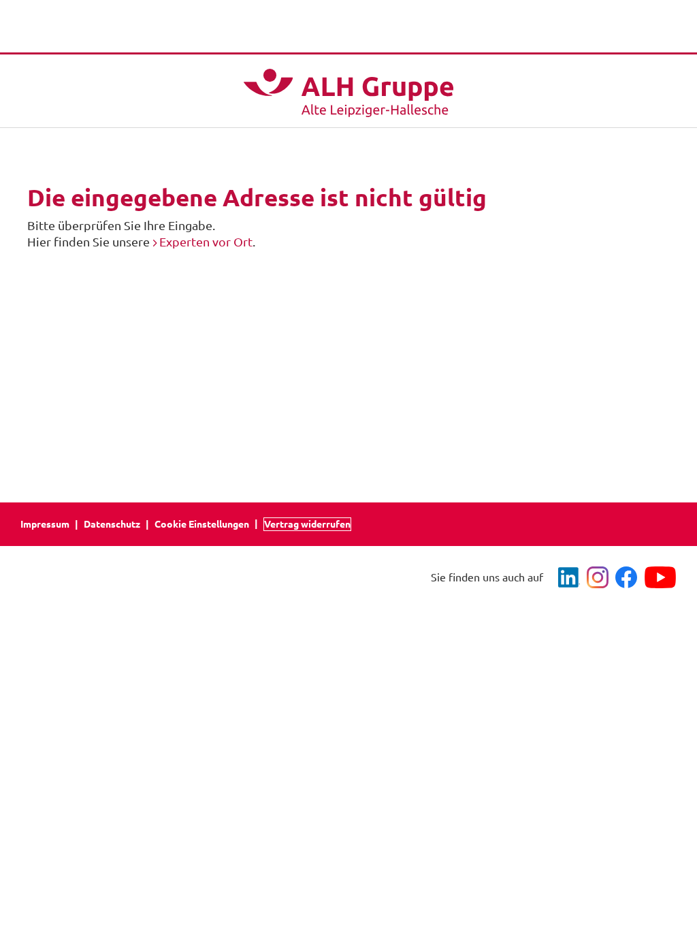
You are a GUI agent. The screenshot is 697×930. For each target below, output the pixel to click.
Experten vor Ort (206, 241)
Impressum (44, 524)
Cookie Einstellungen (202, 524)
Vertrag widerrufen (307, 524)
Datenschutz (112, 524)
